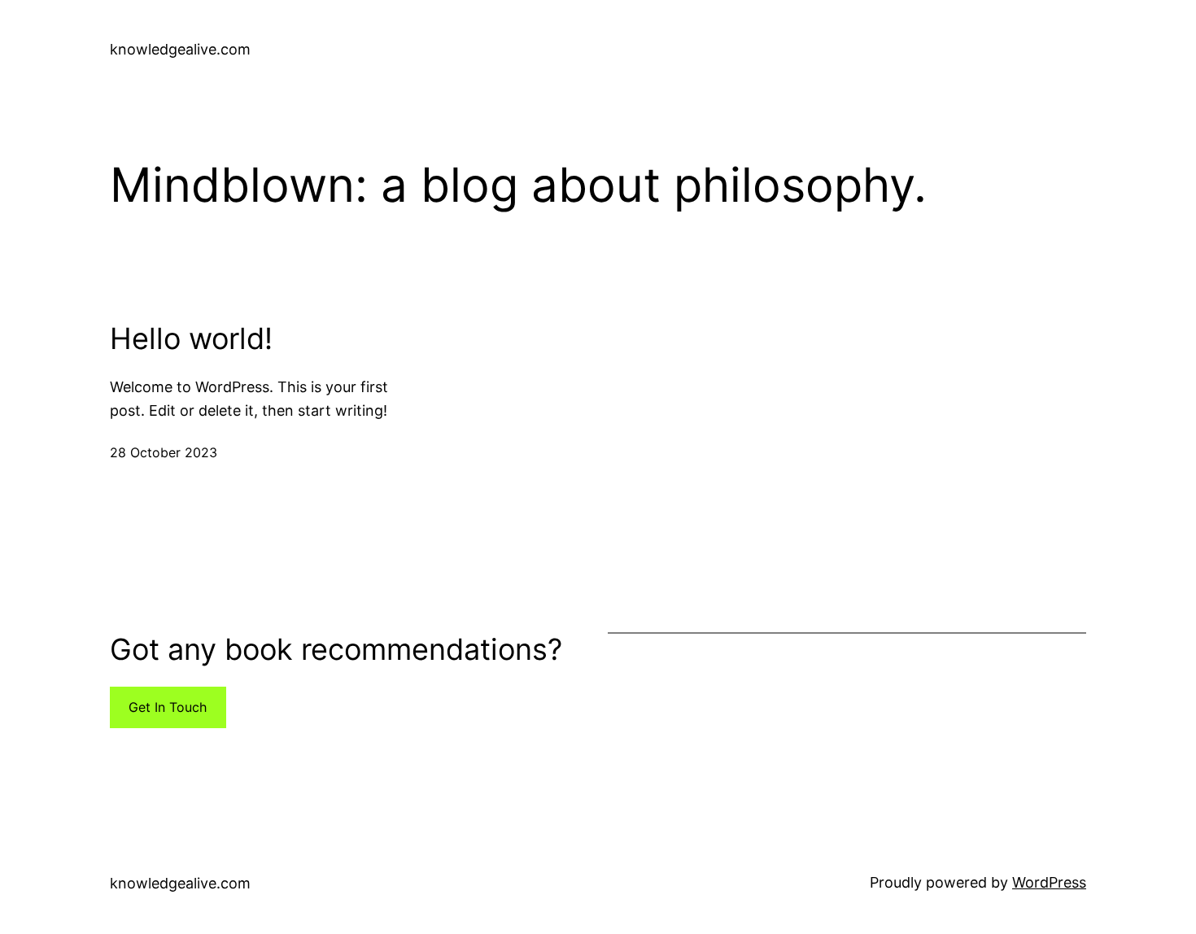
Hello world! (191, 338)
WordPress (1049, 882)
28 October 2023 (163, 452)
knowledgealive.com (180, 49)
